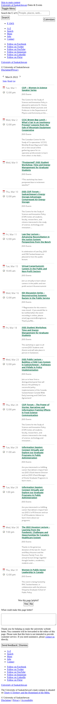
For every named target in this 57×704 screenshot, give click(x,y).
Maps (9, 33)
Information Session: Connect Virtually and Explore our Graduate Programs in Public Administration (33, 452)
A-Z (9, 28)
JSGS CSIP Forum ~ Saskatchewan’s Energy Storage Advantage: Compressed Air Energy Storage (33, 196)
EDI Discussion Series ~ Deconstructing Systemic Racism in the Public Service (36, 295)
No (31, 604)
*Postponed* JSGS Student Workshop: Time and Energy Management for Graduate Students (36, 166)
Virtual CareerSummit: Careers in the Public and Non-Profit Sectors (34, 269)
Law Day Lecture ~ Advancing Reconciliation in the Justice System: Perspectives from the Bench (36, 238)
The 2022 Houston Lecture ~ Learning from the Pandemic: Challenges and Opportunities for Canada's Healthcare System (36, 532)
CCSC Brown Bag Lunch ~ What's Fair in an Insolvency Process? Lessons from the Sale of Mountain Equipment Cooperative (36, 125)
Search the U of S (9, 13)
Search (5, 17)
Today (5, 81)
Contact (10, 39)
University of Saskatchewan (14, 5)
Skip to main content (10, 2)
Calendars (49, 19)
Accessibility (27, 700)
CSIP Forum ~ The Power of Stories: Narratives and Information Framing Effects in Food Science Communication (36, 409)
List (14, 81)
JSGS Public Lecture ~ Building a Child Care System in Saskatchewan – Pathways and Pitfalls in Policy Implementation (36, 364)
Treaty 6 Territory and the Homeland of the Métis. (27, 692)
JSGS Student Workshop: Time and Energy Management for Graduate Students (35, 331)
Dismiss (23, 645)
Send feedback (9, 645)
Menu (8, 8)
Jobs (9, 36)
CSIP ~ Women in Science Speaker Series (34, 89)
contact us (50, 637)
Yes (26, 604)
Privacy (15, 70)
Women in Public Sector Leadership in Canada (34, 571)
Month (9, 81)
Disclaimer (6, 70)
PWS (10, 23)
